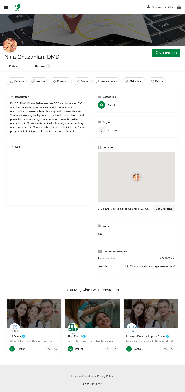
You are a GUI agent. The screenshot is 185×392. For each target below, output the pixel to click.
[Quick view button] (49, 349)
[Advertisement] (48, 176)
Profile (13, 65)
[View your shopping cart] (179, 7)
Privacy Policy (105, 376)
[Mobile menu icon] (6, 7)
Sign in (156, 7)
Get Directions (164, 208)
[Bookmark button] (56, 349)
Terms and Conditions (83, 376)
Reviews (42, 65)
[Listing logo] (10, 45)
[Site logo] (18, 7)
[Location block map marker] (136, 177)
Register (168, 7)
